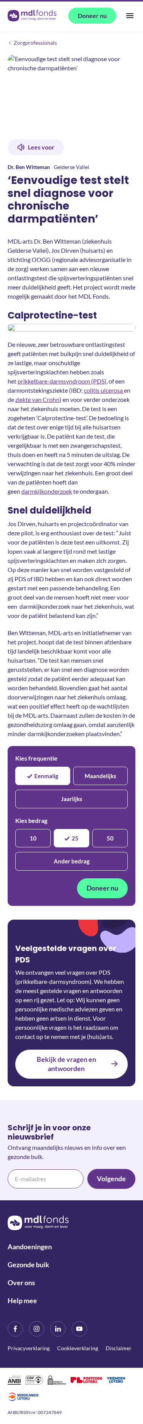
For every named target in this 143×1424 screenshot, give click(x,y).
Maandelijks (100, 775)
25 (75, 838)
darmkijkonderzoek (46, 491)
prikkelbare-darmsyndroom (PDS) (62, 381)
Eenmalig (46, 775)
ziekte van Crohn (37, 399)
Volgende (111, 1178)
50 (110, 838)
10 (33, 838)
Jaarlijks (71, 798)
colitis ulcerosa (104, 390)
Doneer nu (102, 888)
